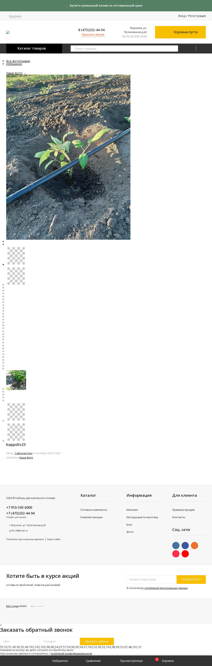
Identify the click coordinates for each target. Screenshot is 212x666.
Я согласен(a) (157, 588)
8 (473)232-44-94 (91, 30)
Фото (130, 532)
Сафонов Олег (24, 453)
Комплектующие (92, 517)
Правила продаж (183, 510)
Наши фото (14, 73)
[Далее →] (68, 239)
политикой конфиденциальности (71, 653)
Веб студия (12, 606)
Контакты (178, 517)
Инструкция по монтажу (142, 517)
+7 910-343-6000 (19, 507)
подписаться (191, 579)
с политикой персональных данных (165, 588)
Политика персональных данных (25, 539)
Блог (129, 524)
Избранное (14, 64)
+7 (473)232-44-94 (20, 513)
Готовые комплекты (94, 510)
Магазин (132, 510)
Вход (181, 16)
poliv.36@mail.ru (18, 530)
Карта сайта (53, 539)
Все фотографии (18, 61)
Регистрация (197, 16)
